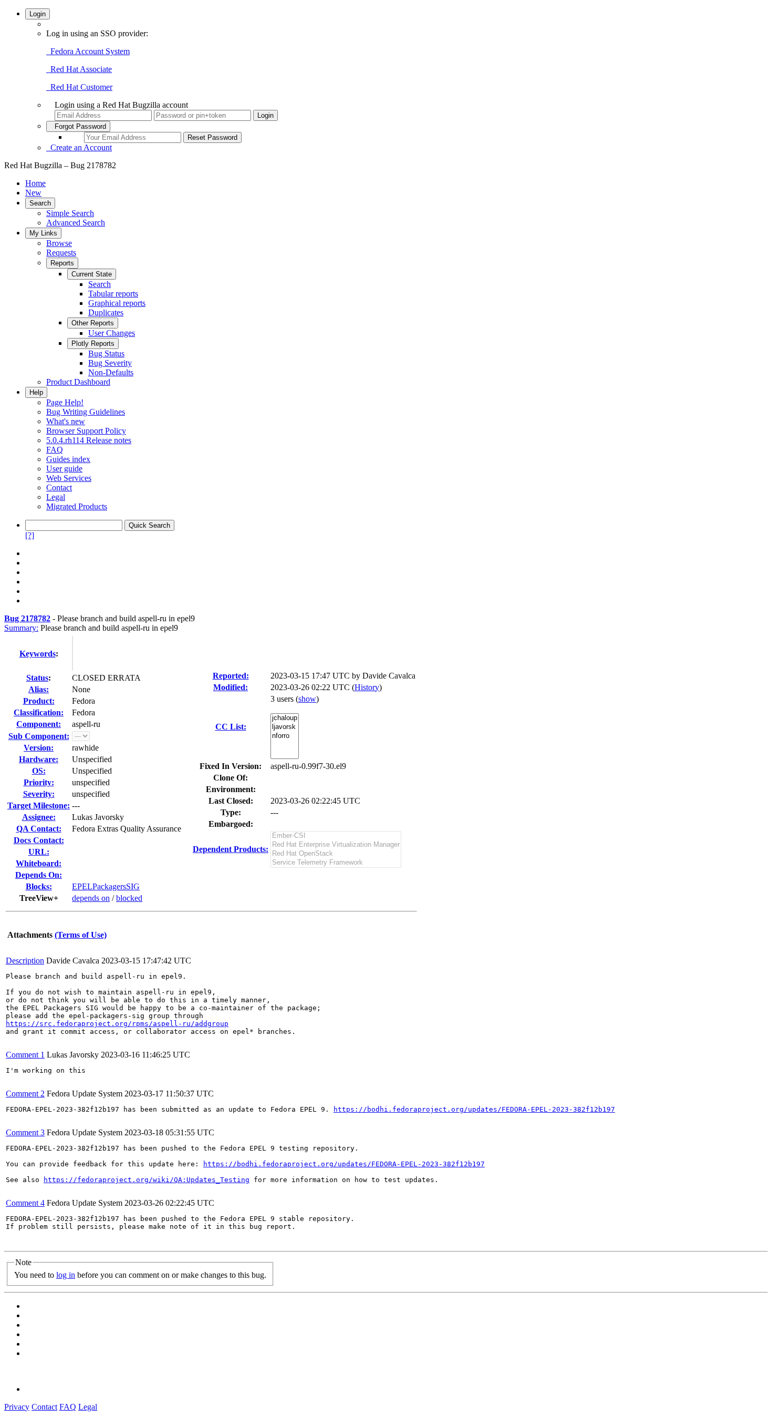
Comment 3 (25, 1132)
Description (25, 960)
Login (37, 14)
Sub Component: (38, 736)
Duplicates (105, 312)
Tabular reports (113, 293)
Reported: (231, 675)
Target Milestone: (38, 805)
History (366, 687)
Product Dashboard (78, 381)
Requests (61, 252)
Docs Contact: (39, 840)
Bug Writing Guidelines (85, 411)
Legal (55, 496)
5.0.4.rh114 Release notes (88, 440)
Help (36, 392)
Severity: (39, 793)
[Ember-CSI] (336, 836)
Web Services (68, 478)
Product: (39, 700)
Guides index (68, 459)
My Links (43, 233)
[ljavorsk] (284, 727)
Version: (39, 747)
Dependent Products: (230, 849)
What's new (65, 421)
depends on (91, 898)
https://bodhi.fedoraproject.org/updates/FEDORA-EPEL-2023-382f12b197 (474, 1109)
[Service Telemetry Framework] (336, 862)
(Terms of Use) (81, 934)
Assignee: (39, 817)
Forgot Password (78, 126)
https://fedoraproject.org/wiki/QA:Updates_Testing (146, 1180)
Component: (38, 724)
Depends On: (38, 874)
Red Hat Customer (79, 87)
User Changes (111, 333)
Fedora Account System (88, 51)
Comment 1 (25, 1054)
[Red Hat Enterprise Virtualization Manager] (336, 844)
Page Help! (65, 402)
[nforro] (284, 736)
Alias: (38, 689)
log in (65, 1274)
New (33, 192)
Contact (59, 487)
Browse (59, 243)
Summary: (21, 627)
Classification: (39, 712)
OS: (39, 770)
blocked (129, 898)
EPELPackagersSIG (106, 886)
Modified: (230, 687)
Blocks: (39, 886)
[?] (29, 535)
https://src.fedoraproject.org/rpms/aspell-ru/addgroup (117, 1024)
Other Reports (92, 323)
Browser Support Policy (86, 430)
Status (37, 677)
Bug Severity (110, 362)
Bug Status (106, 353)
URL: (38, 851)
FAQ (54, 449)
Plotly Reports (92, 343)
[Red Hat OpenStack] (336, 853)
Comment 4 (25, 1202)
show (307, 698)
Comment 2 (25, 1093)
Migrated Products (76, 506)
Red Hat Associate (79, 69)
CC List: (230, 726)
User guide (64, 468)
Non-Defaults (110, 372)
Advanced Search (75, 222)
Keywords (37, 653)
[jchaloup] (284, 718)
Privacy (16, 1406)
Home (35, 183)
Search (40, 203)
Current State (91, 274)
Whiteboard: (38, 863)
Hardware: (38, 759)
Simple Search (70, 213)
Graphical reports (116, 303)
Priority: (39, 782)
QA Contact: (38, 828)
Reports (62, 263)
